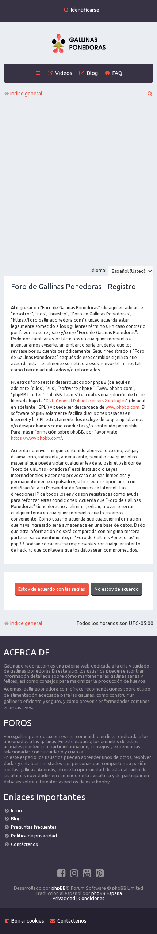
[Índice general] (78, 44)
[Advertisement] (78, 183)
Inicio (16, 810)
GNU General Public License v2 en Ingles (86, 400)
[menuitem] (81, 10)
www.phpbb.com (122, 407)
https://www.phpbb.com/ (36, 438)
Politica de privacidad (34, 835)
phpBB (58, 887)
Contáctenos (24, 844)
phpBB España (106, 893)
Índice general (26, 623)
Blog (16, 818)
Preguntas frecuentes (34, 826)
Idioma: (98, 270)
